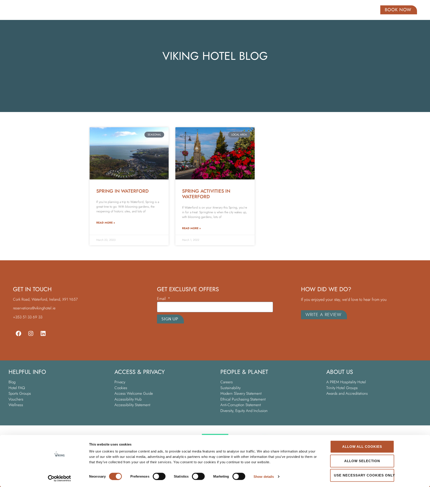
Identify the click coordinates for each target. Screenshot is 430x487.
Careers (226, 382)
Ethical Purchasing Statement (243, 399)
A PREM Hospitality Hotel (346, 382)
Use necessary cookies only (364, 475)
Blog (12, 382)
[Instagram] (31, 333)
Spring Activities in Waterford (206, 194)
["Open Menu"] (18, 9)
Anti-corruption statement (240, 404)
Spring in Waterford (122, 191)
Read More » (105, 223)
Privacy (119, 382)
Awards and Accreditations (347, 393)
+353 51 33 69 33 (27, 317)
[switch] (159, 476)
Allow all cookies (362, 446)
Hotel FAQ (17, 387)
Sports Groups (20, 393)
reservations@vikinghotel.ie (34, 308)
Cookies (120, 387)
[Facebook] (18, 333)
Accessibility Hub (128, 399)
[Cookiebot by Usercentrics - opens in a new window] (59, 478)
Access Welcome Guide (133, 393)
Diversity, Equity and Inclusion (244, 410)
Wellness (16, 404)
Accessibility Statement (132, 404)
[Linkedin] (43, 333)
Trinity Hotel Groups (342, 387)
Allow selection (362, 461)
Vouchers (16, 399)
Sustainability (230, 387)
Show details (264, 476)
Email (162, 299)
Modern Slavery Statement (241, 393)
